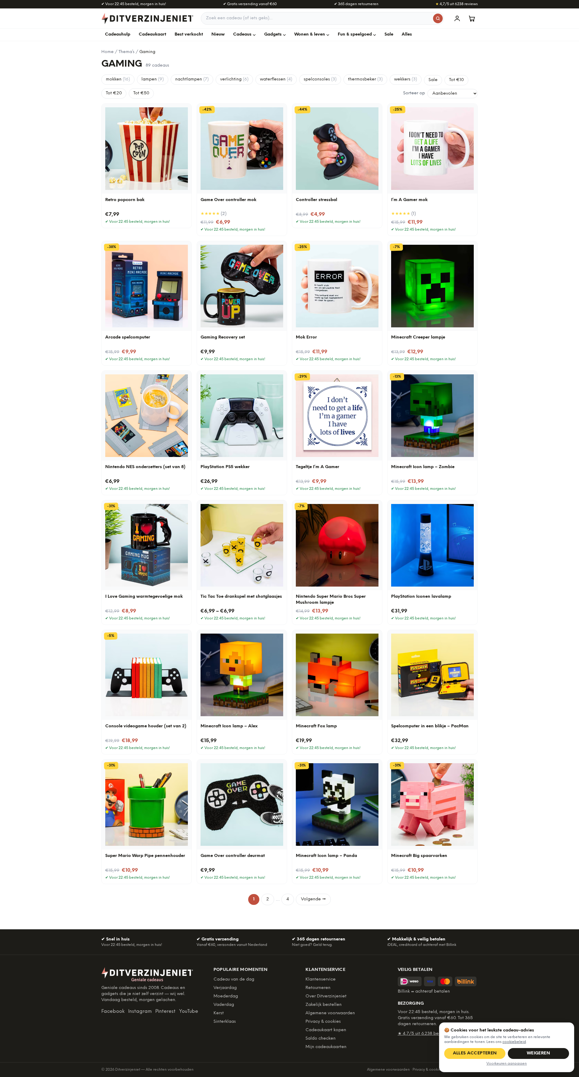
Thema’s (126, 52)
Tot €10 (456, 80)
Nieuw (218, 34)
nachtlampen (192, 79)
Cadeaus (242, 34)
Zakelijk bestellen (323, 1005)
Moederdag (226, 996)
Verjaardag (225, 988)
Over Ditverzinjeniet (325, 996)
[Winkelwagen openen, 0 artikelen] (472, 18)
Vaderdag (224, 1005)
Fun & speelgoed (355, 34)
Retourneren (318, 988)
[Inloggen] (457, 18)
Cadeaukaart (152, 34)
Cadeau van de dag (234, 979)
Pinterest (165, 1011)
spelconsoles (320, 79)
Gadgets (273, 34)
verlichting (234, 79)
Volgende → (313, 899)
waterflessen (276, 79)
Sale (388, 34)
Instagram (140, 1011)
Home (107, 52)
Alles (407, 34)
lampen (152, 79)
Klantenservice (320, 979)
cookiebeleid (514, 1042)
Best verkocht (189, 34)
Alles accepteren (475, 1053)
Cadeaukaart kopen (325, 1030)
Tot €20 (114, 93)
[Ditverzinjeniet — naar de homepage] (147, 18)
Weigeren (538, 1053)
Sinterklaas (225, 1021)
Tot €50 (141, 93)
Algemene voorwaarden (330, 1013)
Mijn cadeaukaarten (325, 1047)
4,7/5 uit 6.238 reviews (456, 4)
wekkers (405, 79)
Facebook (113, 1011)
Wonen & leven (309, 34)
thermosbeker (365, 79)
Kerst (219, 1013)
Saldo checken (320, 1038)
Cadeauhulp (117, 34)
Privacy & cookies (323, 1021)
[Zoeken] (438, 18)
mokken (118, 79)
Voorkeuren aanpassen (506, 1064)
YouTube (188, 1011)
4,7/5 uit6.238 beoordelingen (431, 1033)
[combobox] (322, 18)
